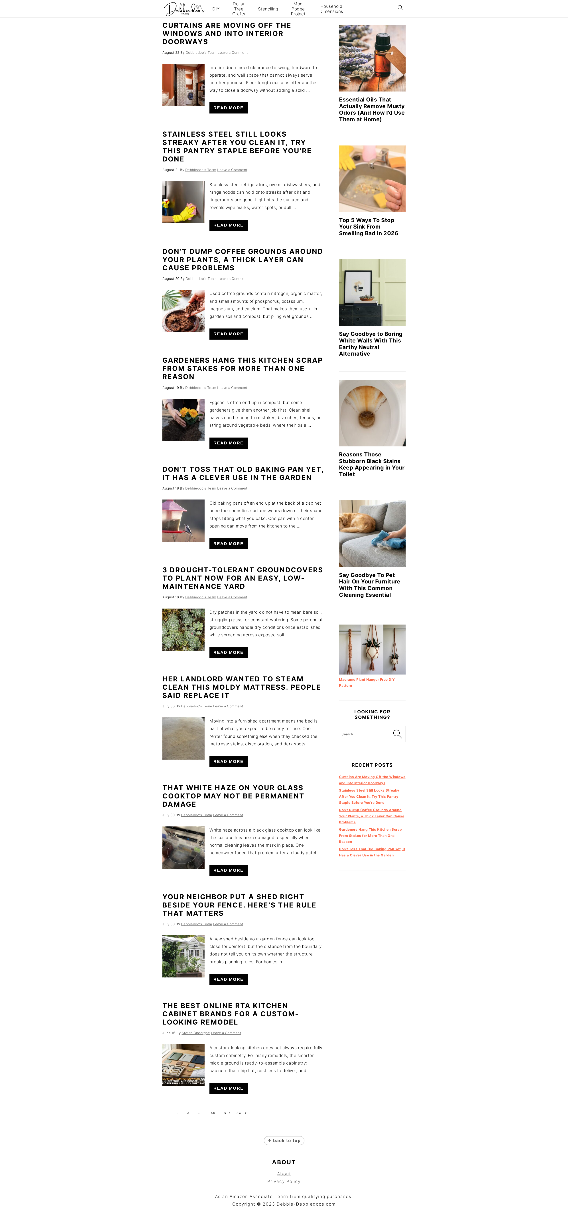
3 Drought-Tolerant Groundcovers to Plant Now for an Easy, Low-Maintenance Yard (242, 578)
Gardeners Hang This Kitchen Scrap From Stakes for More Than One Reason (242, 368)
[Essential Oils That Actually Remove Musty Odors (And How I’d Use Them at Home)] (372, 58)
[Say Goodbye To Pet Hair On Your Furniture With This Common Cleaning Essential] (372, 533)
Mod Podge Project (298, 9)
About (284, 1173)
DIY (216, 9)
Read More (228, 107)
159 (212, 1112)
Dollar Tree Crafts (238, 9)
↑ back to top (284, 1140)
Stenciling (268, 9)
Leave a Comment (233, 52)
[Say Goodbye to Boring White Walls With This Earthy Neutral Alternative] (372, 292)
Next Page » (235, 1112)
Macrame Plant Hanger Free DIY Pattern (367, 682)
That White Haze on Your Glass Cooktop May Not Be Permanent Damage (233, 796)
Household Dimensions (331, 9)
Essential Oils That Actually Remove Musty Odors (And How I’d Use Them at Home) (372, 109)
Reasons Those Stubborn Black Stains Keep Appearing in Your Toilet (371, 464)
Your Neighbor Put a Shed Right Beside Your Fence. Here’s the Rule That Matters (239, 905)
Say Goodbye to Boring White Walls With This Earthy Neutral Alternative (371, 343)
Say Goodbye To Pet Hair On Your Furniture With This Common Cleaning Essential (369, 585)
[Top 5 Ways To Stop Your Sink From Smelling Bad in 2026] (372, 178)
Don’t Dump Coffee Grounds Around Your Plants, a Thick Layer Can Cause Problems (242, 259)
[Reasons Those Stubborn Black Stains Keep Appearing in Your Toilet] (372, 413)
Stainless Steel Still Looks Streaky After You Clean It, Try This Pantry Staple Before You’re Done (237, 146)
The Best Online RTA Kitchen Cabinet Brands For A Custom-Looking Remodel (230, 1013)
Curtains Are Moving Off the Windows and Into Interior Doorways (227, 33)
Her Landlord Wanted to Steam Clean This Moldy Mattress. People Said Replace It (241, 687)
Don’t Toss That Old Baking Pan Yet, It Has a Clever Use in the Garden (243, 473)
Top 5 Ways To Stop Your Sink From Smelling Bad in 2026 (368, 227)
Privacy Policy (284, 1181)
